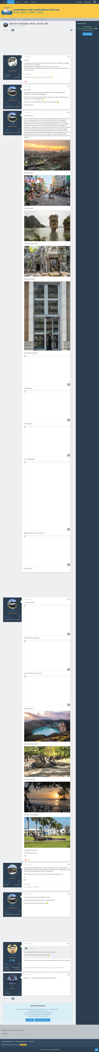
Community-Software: (49, 1049)
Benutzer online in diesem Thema (13, 1030)
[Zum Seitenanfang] (96, 1049)
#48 (68, 975)
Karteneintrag (8, 105)
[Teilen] (71, 30)
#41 (68, 57)
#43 (68, 112)
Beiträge (6, 73)
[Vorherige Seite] (4, 30)
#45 (68, 864)
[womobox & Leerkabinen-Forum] (49, 10)
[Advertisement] (49, 43)
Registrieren (88, 2)
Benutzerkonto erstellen (42, 1020)
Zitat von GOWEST (32, 948)
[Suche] (94, 2)
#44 (68, 599)
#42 (68, 86)
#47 (68, 943)
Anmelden (79, 2)
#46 (68, 894)
